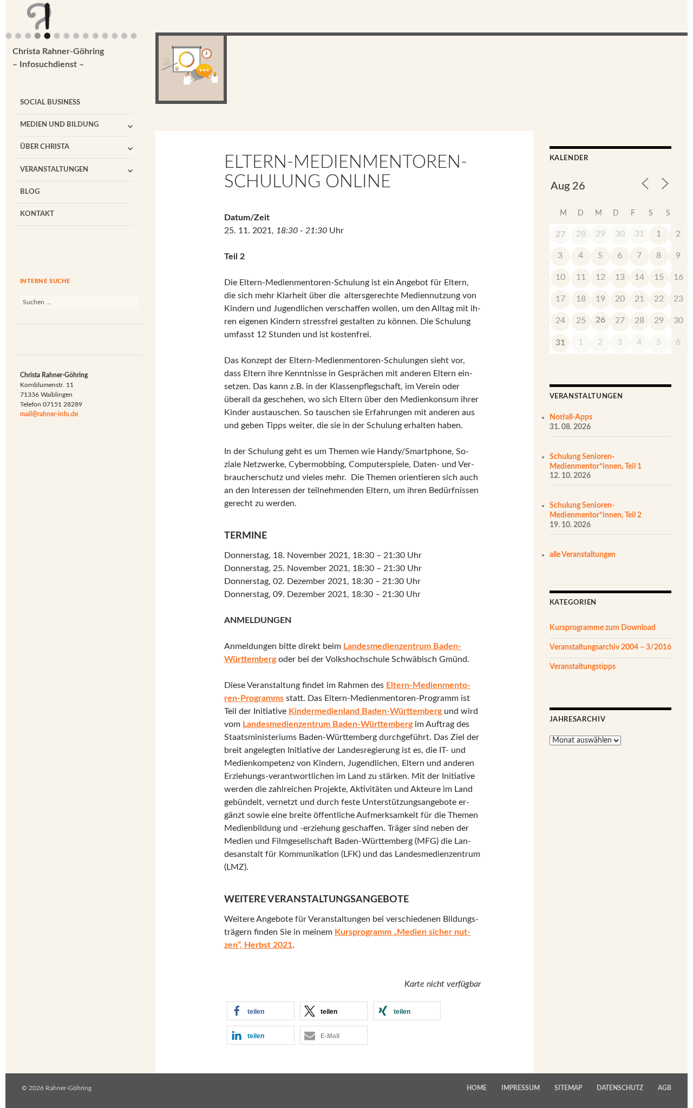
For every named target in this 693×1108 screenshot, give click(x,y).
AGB (664, 1088)
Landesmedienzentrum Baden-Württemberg (328, 724)
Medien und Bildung (59, 124)
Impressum (520, 1088)
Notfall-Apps (571, 417)
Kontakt (37, 214)
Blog (30, 191)
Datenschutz (620, 1088)
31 (560, 342)
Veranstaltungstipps (583, 667)
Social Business (50, 102)
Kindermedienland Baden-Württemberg (365, 711)
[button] (261, 1010)
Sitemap (568, 1088)
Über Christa (44, 146)
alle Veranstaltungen (583, 555)
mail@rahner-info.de (49, 414)
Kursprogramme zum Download (603, 628)
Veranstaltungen (54, 169)
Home (477, 1088)
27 (560, 234)
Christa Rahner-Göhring (58, 58)
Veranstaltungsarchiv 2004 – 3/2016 (610, 647)
